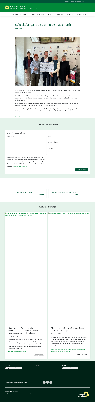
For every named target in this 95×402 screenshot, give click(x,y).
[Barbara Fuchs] (7, 7)
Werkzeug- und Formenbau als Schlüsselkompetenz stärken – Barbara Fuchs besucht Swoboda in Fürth (23, 330)
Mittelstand (54, 351)
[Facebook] (6, 1)
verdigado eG (31, 393)
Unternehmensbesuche (79, 349)
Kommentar (11, 136)
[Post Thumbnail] (26, 268)
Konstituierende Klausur (30, 193)
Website (51, 148)
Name (50, 136)
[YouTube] (13, 1)
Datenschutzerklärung (20, 166)
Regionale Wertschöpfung (64, 351)
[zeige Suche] (87, 1)
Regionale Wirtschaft (21, 351)
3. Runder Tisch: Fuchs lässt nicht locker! (64, 193)
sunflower (16, 393)
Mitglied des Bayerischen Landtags (24, 8)
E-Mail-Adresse (53, 142)
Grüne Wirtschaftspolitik (57, 349)
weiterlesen (39, 355)
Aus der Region (18, 116)
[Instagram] (9, 1)
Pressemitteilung (12, 351)
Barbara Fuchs (18, 7)
